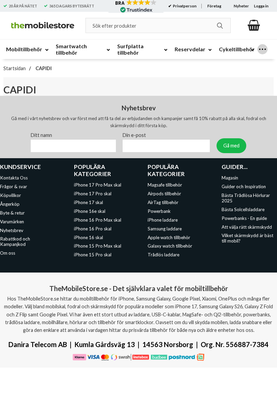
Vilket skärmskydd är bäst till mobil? (247, 238)
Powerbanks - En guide (244, 218)
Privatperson (184, 6)
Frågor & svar (13, 186)
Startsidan (14, 68)
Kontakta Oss (14, 177)
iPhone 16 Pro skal (92, 228)
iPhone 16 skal (88, 237)
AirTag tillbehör (163, 202)
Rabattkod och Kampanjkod (15, 241)
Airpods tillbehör (164, 193)
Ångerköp (10, 204)
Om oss (7, 253)
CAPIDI (43, 68)
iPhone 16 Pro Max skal (97, 219)
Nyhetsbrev (11, 230)
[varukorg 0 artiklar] (254, 25)
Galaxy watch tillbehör (170, 246)
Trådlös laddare (163, 254)
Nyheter (241, 6)
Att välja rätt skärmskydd (247, 226)
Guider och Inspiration (244, 186)
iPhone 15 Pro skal (92, 254)
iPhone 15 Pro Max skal (97, 246)
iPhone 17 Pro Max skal (97, 185)
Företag (214, 6)
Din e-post (134, 135)
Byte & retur (12, 212)
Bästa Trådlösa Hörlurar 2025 (246, 198)
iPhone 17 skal (88, 202)
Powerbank (159, 211)
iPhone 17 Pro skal (92, 193)
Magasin (230, 177)
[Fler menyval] (262, 49)
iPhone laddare (163, 219)
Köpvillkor (10, 195)
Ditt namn (41, 135)
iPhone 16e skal (89, 211)
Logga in (261, 6)
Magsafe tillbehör (165, 185)
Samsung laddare (165, 228)
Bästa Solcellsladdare (243, 209)
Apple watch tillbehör (169, 237)
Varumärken (12, 221)
